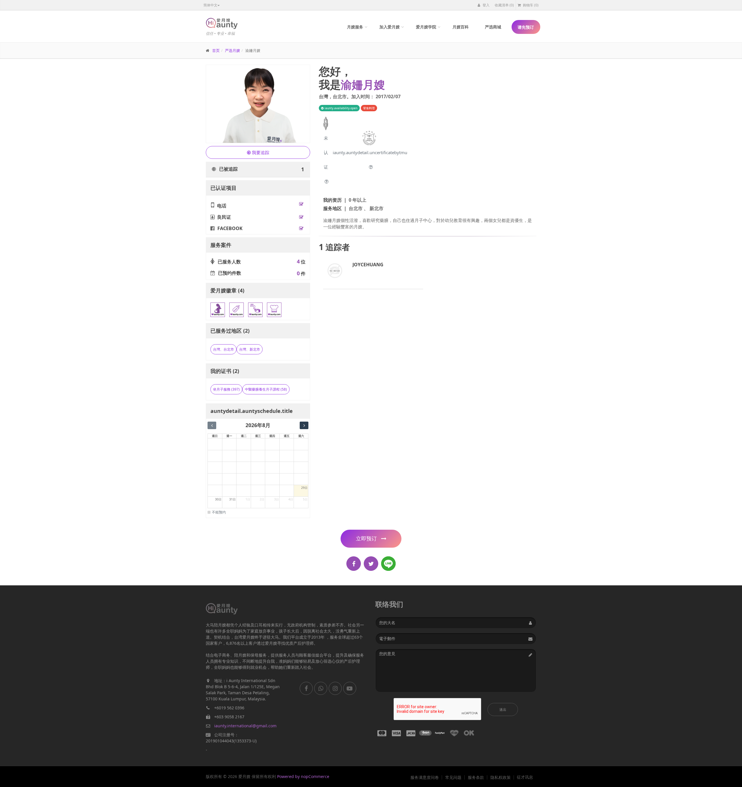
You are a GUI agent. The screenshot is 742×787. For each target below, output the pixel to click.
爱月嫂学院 (426, 27)
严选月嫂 (232, 50)
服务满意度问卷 (424, 777)
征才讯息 (525, 777)
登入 (486, 5)
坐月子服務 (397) (226, 389)
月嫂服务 (355, 27)
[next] (304, 425)
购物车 (530, 5)
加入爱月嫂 (389, 27)
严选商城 (493, 27)
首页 (216, 50)
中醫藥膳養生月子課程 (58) (266, 389)
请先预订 (526, 27)
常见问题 (453, 777)
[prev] (212, 425)
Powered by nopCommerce (303, 776)
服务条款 (476, 777)
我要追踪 (260, 152)
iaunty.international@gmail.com (245, 725)
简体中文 (210, 5)
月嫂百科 (460, 27)
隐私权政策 (500, 777)
